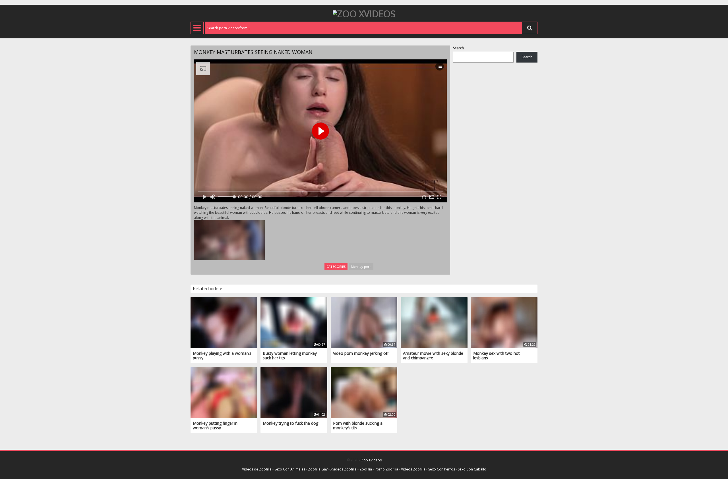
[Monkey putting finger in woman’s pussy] (224, 392)
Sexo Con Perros (441, 469)
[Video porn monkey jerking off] (364, 322)
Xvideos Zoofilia (343, 469)
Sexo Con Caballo (472, 469)
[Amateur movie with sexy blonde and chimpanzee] (434, 322)
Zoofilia (365, 469)
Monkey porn (361, 266)
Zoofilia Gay (318, 469)
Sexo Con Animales (289, 469)
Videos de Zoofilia (257, 469)
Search (458, 47)
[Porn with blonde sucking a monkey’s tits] (364, 392)
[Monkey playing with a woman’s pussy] (224, 322)
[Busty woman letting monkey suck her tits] (293, 322)
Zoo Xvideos (371, 460)
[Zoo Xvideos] (364, 13)
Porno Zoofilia (386, 469)
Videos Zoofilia (413, 469)
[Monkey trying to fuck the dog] (293, 392)
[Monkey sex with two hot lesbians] (504, 322)
